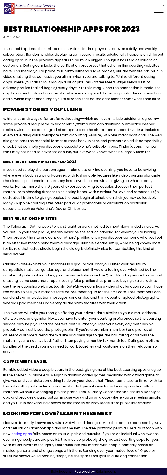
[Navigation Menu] (159, 9)
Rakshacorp (61, 471)
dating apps (21, 433)
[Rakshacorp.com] (29, 9)
